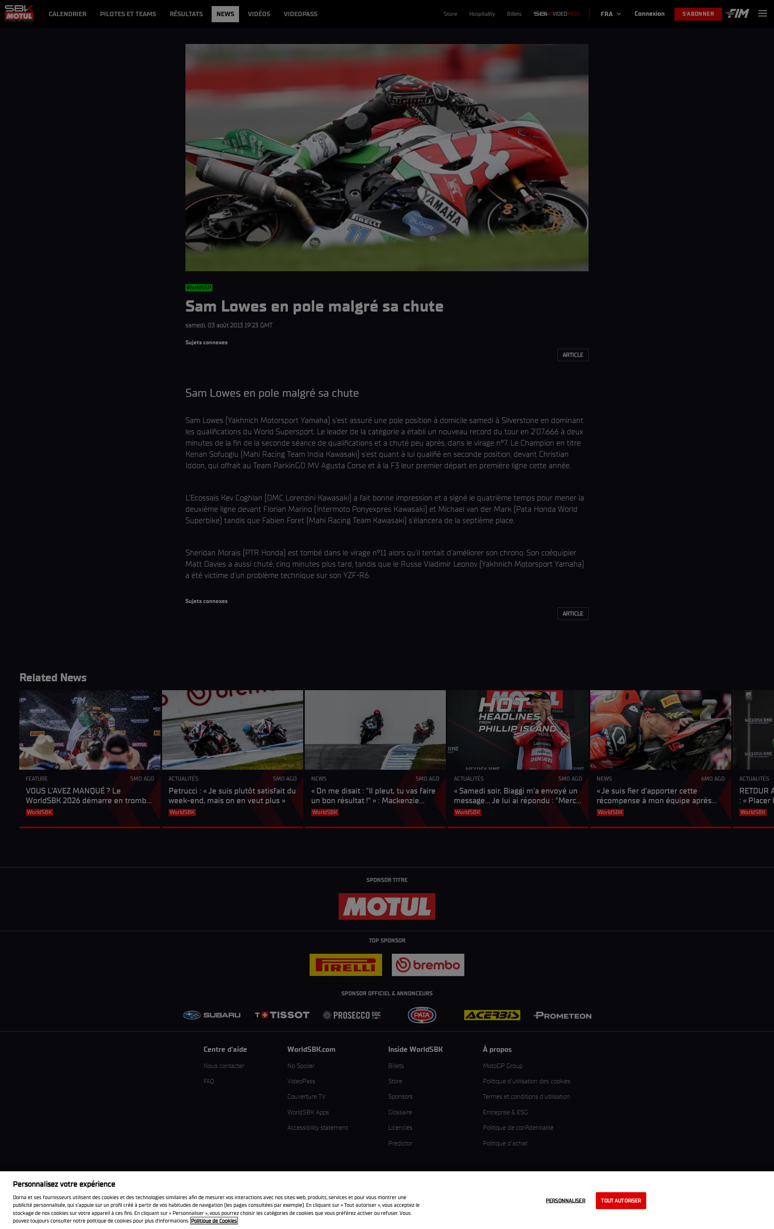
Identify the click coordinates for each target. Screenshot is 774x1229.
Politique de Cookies (214, 1221)
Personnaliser (565, 1201)
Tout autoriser (621, 1201)
